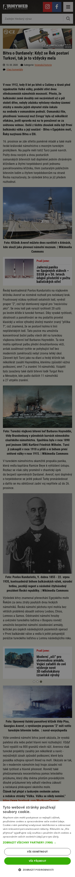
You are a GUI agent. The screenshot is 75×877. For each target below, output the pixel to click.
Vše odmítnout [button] (37, 851)
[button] (37, 842)
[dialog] (37, 839)
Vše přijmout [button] (37, 861)
